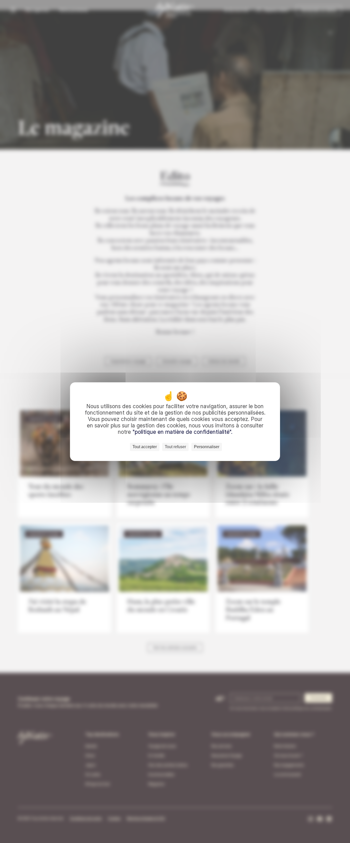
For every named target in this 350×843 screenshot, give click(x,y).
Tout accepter (144, 447)
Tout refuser (175, 447)
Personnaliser (206, 447)
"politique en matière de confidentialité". (182, 432)
